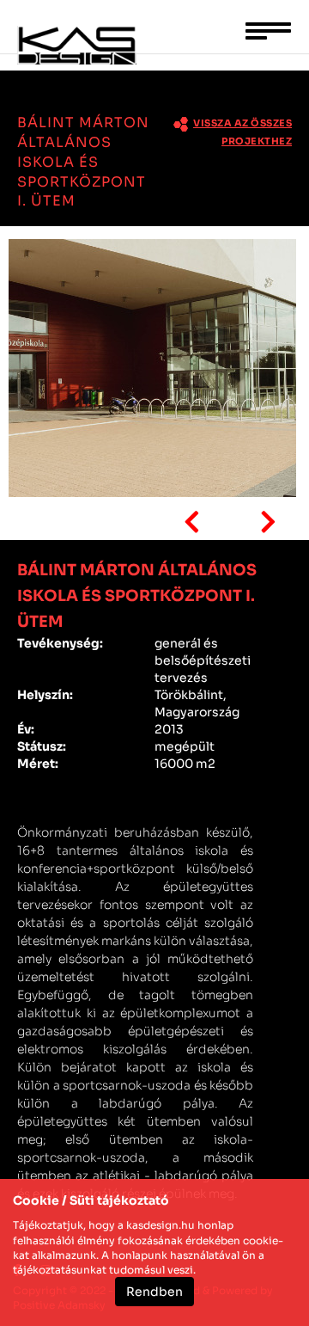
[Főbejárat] (152, 368)
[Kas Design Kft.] (92, 50)
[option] (154, 370)
